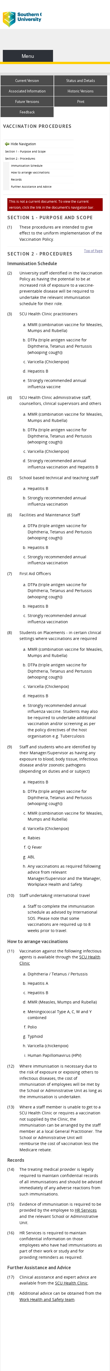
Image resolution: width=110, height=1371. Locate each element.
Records (16, 179)
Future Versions (27, 101)
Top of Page (93, 251)
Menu (28, 55)
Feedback (27, 112)
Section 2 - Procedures (20, 158)
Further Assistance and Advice (31, 187)
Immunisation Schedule (27, 166)
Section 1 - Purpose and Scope (25, 151)
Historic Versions (81, 91)
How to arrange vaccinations (30, 172)
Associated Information (27, 91)
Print (80, 101)
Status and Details (80, 80)
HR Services (86, 1210)
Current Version (27, 80)
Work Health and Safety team (46, 1299)
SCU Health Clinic (71, 1283)
